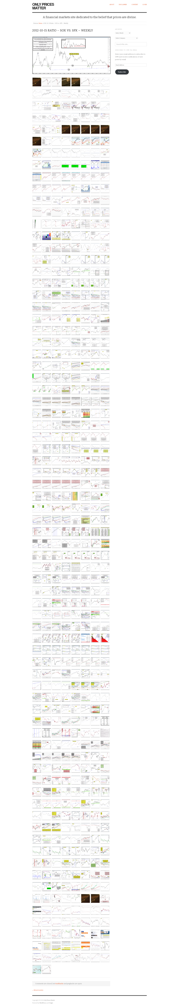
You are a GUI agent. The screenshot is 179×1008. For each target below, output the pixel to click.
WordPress (42, 1003)
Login (145, 4)
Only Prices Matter (43, 6)
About (111, 4)
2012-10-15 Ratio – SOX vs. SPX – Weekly (62, 30)
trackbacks (59, 983)
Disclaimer (123, 4)
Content (135, 4)
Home (40, 23)
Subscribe (122, 72)
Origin (51, 1003)
